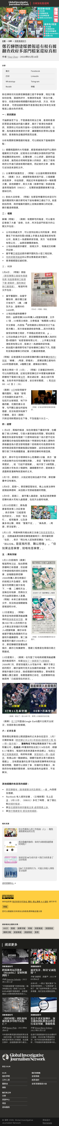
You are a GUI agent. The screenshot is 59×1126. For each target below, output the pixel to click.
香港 (37, 932)
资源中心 (6, 1099)
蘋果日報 (7, 932)
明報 (30, 928)
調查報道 (17, 932)
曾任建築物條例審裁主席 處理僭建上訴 (28, 807)
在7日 (14, 721)
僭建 (13, 928)
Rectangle (47, 1123)
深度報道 (38, 928)
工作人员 (6, 1080)
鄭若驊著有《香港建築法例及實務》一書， (28, 789)
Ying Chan (12, 56)
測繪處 (18, 257)
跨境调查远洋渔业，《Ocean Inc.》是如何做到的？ (14, 973)
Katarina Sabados (13, 979)
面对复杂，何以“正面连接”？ (43, 971)
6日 (13, 390)
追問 (22, 377)
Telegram (35, 81)
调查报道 (28, 932)
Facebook (35, 71)
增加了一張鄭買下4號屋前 (36, 661)
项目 (4, 1103)
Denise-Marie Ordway (43, 1028)
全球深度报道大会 (39, 1084)
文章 (4, 41)
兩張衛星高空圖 (15, 619)
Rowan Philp (11, 1028)
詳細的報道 (14, 804)
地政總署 (10, 257)
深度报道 (49, 928)
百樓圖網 (17, 253)
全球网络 (35, 1076)
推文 (8, 71)
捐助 (4, 1087)
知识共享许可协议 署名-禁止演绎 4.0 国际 (30, 901)
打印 (8, 76)
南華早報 (21, 928)
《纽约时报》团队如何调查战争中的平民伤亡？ (14, 1021)
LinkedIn (35, 76)
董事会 (5, 1084)
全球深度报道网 (41, 3)
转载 (33, 86)
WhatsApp (10, 81)
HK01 (5, 928)
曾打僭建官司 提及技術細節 (22, 811)
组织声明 (6, 1076)
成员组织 (35, 1080)
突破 (13, 563)
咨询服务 (6, 1107)
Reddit (9, 86)
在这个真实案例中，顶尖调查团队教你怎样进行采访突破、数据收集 (43, 1021)
